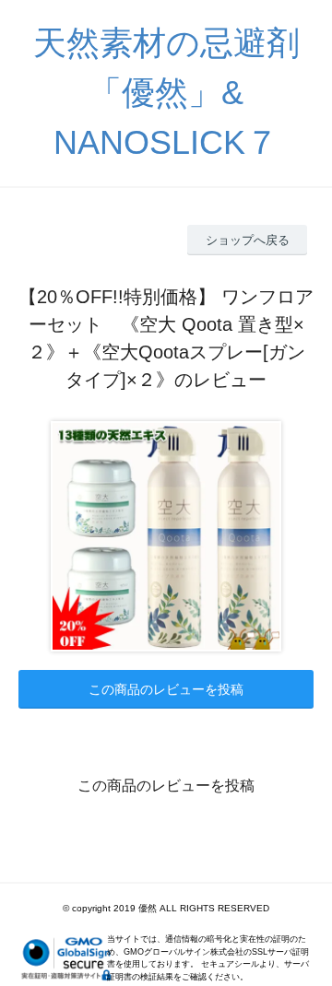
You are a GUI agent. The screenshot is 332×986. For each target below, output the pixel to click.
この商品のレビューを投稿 (166, 689)
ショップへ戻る (248, 240)
